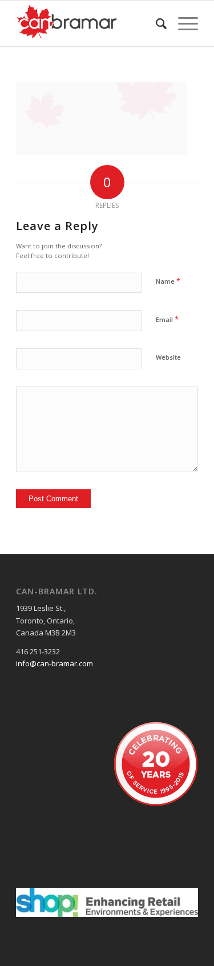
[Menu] (182, 23)
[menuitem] (155, 23)
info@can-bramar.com (54, 663)
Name (168, 281)
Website (168, 357)
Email (167, 319)
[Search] (155, 23)
